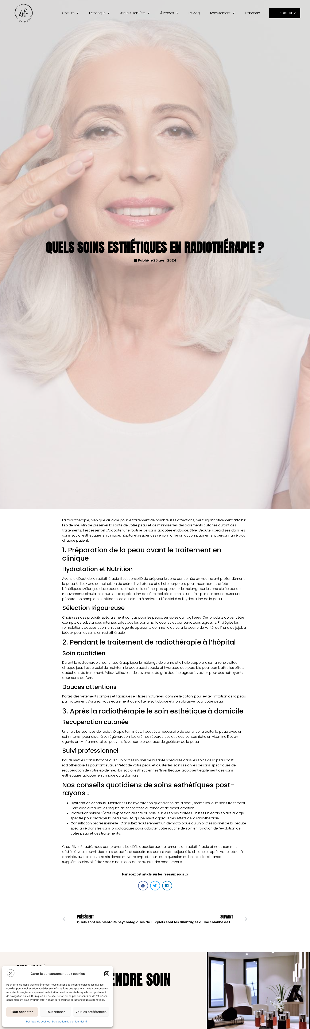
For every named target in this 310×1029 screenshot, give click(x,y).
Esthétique (97, 13)
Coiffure (68, 13)
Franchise (252, 13)
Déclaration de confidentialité (69, 1021)
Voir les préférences (90, 1012)
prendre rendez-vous (164, 861)
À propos (167, 13)
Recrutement (220, 13)
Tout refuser (55, 1012)
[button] (107, 974)
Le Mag (194, 13)
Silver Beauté (81, 846)
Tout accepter (22, 1012)
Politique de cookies (38, 1021)
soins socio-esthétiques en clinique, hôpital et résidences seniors (115, 535)
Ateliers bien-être (133, 13)
